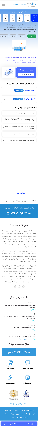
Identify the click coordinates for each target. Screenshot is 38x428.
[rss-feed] (15, 286)
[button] (19, 90)
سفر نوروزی (26, 339)
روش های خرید (30, 410)
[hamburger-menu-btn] (4, 5)
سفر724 (34, 201)
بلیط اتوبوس (25, 201)
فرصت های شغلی (21, 418)
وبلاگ (33, 310)
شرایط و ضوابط (18, 410)
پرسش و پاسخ (7, 410)
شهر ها (33, 414)
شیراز (20, 339)
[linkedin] (19, 286)
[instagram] (23, 286)
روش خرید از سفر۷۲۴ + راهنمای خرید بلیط (24, 328)
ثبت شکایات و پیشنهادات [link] (19, 403)
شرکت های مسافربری (22, 414)
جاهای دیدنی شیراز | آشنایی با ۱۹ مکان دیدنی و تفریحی (21, 337)
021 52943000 (21, 213)
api (13, 418)
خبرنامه (5, 414)
